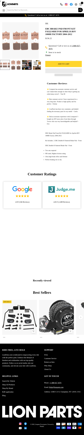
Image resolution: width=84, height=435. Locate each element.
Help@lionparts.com (56, 387)
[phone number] (61, 4)
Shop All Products (8, 385)
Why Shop (48, 366)
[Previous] (5, 40)
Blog (4, 395)
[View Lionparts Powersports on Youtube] (20, 428)
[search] (80, 10)
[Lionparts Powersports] (10, 4)
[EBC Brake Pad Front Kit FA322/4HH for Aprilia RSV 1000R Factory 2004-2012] (5, 65)
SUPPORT (48, 350)
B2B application (7, 392)
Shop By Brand (7, 388)
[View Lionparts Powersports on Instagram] (66, 4)
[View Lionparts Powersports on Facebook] (71, 4)
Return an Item (49, 362)
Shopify (42, 426)
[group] (42, 319)
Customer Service (50, 358)
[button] (63, 70)
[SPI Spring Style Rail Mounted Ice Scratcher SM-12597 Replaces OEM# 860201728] (33, 331)
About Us (47, 369)
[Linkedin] (25, 428)
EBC (46, 23)
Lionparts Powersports (41, 424)
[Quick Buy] (70, 331)
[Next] (35, 40)
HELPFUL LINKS (10, 376)
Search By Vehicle (8, 381)
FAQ (46, 355)
